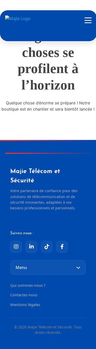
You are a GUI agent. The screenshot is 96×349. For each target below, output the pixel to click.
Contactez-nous (23, 294)
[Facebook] (62, 247)
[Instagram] (16, 247)
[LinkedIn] (31, 247)
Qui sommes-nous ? (28, 285)
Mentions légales (25, 304)
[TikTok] (46, 247)
